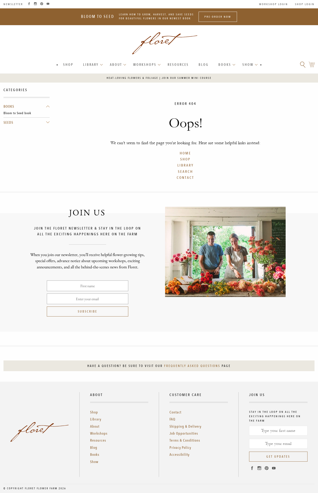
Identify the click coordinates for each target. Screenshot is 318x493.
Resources (178, 64)
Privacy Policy (180, 447)
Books (224, 64)
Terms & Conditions (184, 440)
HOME (185, 153)
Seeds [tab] (8, 122)
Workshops (144, 64)
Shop (68, 64)
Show (248, 64)
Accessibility (179, 454)
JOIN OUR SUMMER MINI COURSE (187, 78)
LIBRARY (185, 165)
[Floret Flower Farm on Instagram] (35, 4)
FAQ (172, 419)
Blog (204, 64)
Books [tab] (8, 106)
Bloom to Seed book (17, 113)
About (116, 64)
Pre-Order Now (217, 17)
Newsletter (13, 4)
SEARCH (185, 171)
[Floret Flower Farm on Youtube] (48, 4)
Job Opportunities (183, 433)
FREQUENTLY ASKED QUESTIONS (192, 366)
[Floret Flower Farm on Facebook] (29, 4)
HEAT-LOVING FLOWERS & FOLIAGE (132, 78)
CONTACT (185, 177)
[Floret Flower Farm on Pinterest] (41, 4)
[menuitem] (68, 65)
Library (91, 64)
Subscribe (87, 311)
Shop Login (305, 4)
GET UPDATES (278, 456)
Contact (175, 412)
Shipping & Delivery (185, 426)
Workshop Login (273, 4)
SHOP (185, 159)
